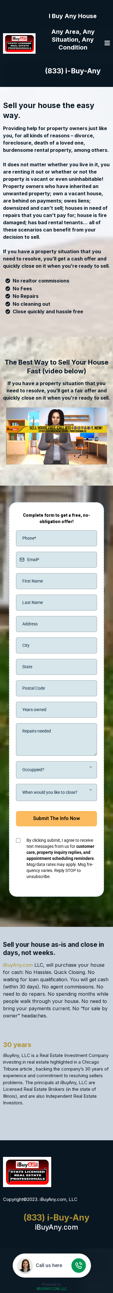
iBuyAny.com (18, 965)
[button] (107, 43)
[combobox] (56, 769)
